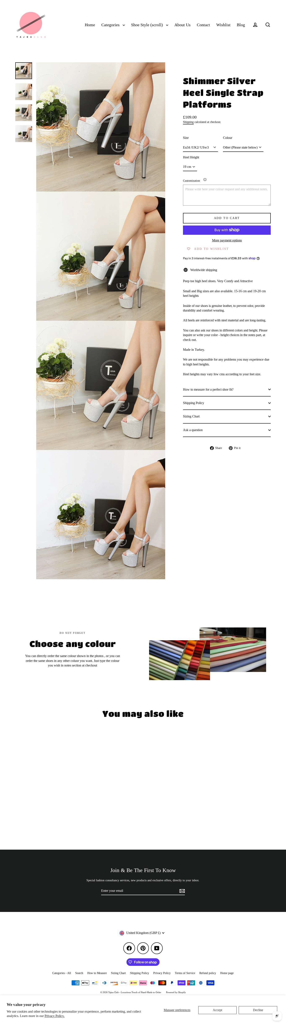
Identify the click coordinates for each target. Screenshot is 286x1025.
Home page (227, 973)
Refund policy (207, 973)
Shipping (188, 122)
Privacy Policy (162, 973)
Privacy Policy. (54, 1016)
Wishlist (223, 25)
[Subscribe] (181, 891)
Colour (227, 138)
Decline (258, 1010)
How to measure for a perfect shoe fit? (208, 389)
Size (186, 138)
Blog (241, 25)
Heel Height (191, 157)
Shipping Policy (193, 403)
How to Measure (97, 973)
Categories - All (61, 973)
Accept (217, 1010)
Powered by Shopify (176, 992)
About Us (182, 25)
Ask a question (193, 430)
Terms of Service (185, 973)
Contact (203, 25)
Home (90, 25)
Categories (111, 25)
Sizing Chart (191, 416)
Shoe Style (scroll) (147, 25)
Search (79, 973)
